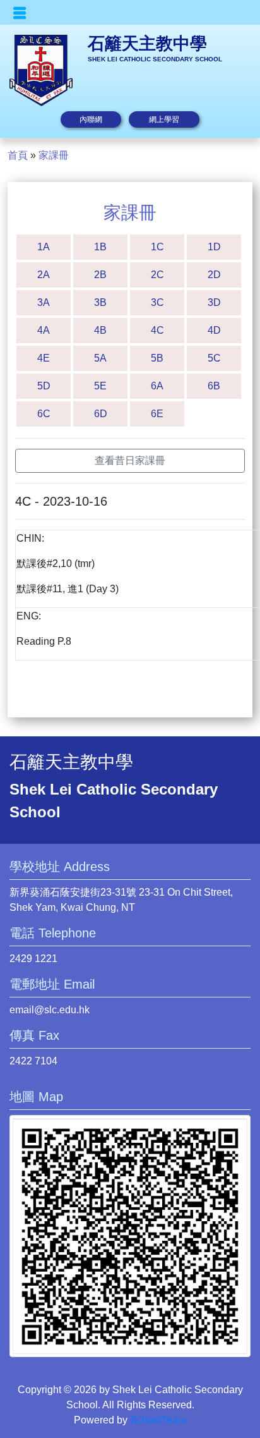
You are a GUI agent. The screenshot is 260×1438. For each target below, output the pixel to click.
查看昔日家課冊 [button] (130, 460)
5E (100, 386)
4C (157, 330)
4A (43, 330)
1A (43, 246)
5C (214, 358)
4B (100, 330)
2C (157, 274)
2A (43, 274)
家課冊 (53, 155)
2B (100, 274)
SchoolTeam (158, 1420)
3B (100, 302)
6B (214, 386)
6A (157, 386)
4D (214, 330)
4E (43, 358)
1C (157, 246)
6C (43, 413)
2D (214, 274)
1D (214, 246)
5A (100, 358)
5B (157, 358)
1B (100, 246)
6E (157, 413)
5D (43, 386)
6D (100, 413)
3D (214, 302)
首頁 (18, 155)
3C (157, 302)
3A (43, 302)
